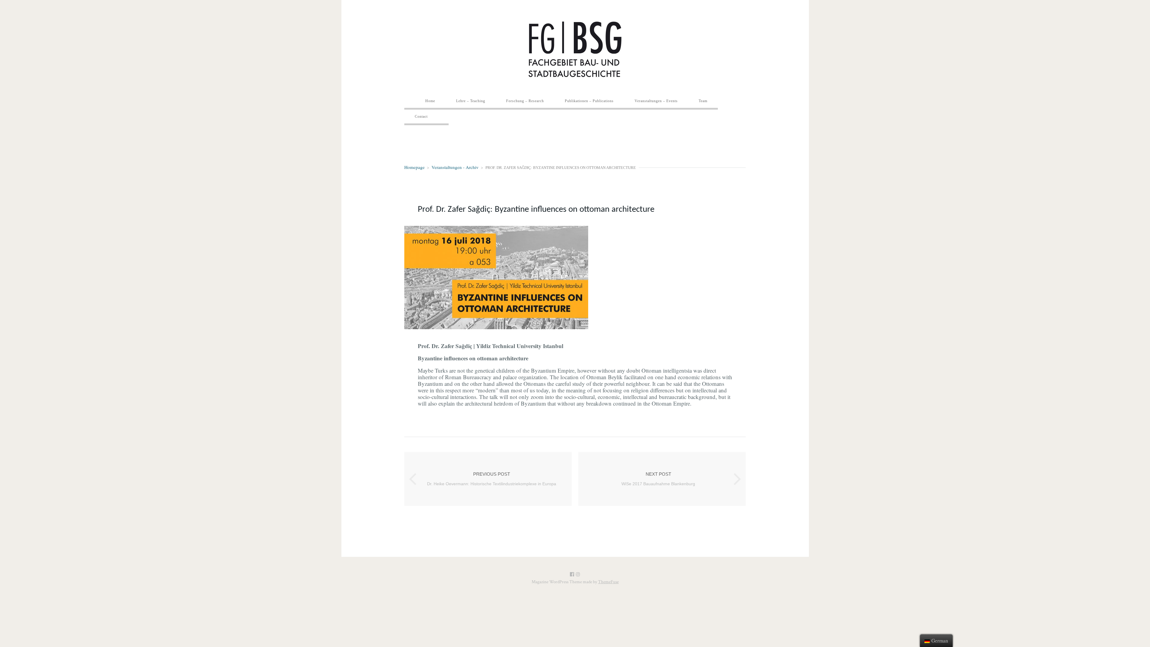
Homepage (414, 167)
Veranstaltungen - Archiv (455, 167)
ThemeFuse (608, 582)
